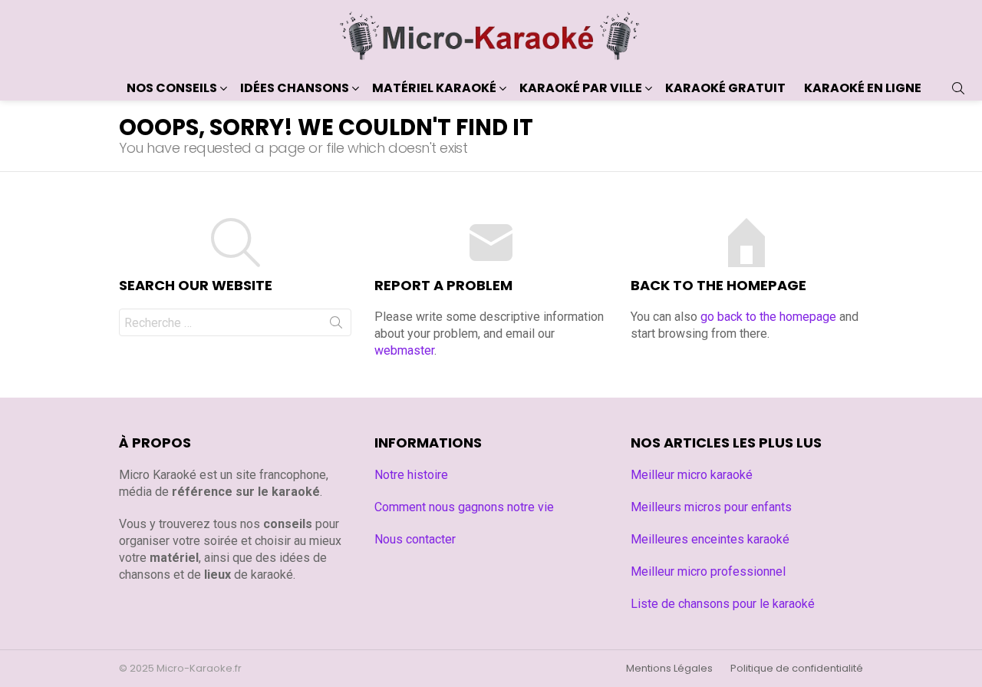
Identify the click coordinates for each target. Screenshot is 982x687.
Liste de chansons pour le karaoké (723, 603)
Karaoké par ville (580, 88)
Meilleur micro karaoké (692, 474)
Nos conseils (172, 88)
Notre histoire (411, 474)
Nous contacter (415, 539)
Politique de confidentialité (796, 668)
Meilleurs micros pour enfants (711, 507)
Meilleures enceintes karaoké (710, 539)
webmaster (404, 350)
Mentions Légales (669, 668)
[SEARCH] (958, 88)
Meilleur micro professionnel (708, 571)
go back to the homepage (768, 316)
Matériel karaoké (434, 88)
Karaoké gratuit (725, 88)
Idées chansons (294, 88)
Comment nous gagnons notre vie (464, 507)
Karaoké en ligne (862, 88)
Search (336, 325)
